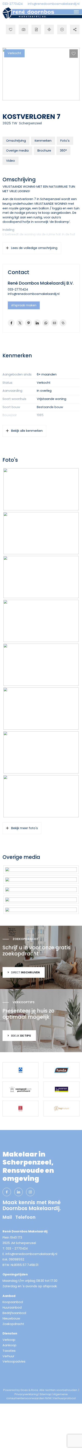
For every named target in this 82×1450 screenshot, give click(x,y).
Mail (7, 1217)
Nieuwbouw (11, 1318)
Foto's (65, 141)
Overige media (17, 150)
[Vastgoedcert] (20, 1089)
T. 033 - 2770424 (15, 1248)
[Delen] (74, 29)
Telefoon (25, 1217)
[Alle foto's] (23, 29)
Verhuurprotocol (64, 1398)
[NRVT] (20, 1108)
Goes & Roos (29, 1390)
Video (10, 161)
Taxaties (9, 1351)
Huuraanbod (12, 1307)
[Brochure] (36, 29)
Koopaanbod (13, 1302)
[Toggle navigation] (76, 12)
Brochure (44, 150)
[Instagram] (30, 1192)
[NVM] (20, 1070)
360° (63, 150)
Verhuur (8, 1356)
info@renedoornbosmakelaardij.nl (53, 4)
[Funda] (61, 1070)
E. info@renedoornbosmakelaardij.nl (30, 1254)
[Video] (62, 29)
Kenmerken (43, 141)
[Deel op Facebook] (11, 322)
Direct (25, 972)
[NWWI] (61, 1089)
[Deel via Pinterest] (28, 322)
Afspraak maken (23, 305)
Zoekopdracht (13, 1324)
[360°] (49, 29)
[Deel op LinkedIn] (37, 322)
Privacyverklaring (26, 1394)
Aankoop (9, 1345)
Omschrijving (16, 141)
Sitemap (45, 1394)
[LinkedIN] (18, 1192)
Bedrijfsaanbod (14, 1313)
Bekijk (21, 1035)
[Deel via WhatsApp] (45, 322)
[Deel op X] (19, 322)
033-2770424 (13, 4)
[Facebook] (7, 1192)
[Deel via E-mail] (54, 322)
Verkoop (9, 1340)
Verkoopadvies (14, 1361)
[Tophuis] (61, 1108)
